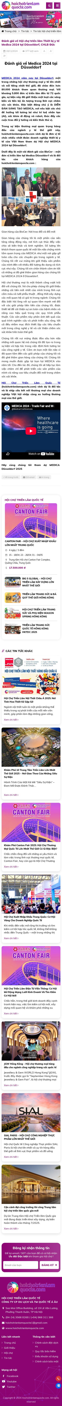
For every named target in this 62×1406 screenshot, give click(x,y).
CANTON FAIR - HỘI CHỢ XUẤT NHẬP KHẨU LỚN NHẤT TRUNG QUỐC (30, 543)
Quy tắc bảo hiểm (45, 1351)
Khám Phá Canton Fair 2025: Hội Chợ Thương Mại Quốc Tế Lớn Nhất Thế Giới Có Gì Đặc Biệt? (30, 847)
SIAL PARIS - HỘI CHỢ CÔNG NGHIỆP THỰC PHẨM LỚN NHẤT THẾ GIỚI (29, 1137)
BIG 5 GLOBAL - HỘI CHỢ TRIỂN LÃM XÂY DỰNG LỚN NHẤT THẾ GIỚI (38, 582)
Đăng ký (48, 1265)
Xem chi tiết (10, 719)
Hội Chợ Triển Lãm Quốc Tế (31, 382)
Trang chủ (10, 31)
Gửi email (29, 477)
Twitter (10, 1386)
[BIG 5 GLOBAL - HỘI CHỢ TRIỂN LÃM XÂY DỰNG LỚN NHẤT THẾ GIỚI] (13, 582)
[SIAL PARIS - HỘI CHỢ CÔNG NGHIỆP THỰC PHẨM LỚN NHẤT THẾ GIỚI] (31, 1112)
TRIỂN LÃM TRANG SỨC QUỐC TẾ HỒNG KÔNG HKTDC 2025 (36, 629)
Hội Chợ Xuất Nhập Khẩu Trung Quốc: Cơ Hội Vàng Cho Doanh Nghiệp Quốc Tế (29, 918)
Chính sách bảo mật (47, 1361)
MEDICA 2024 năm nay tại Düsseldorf (27, 78)
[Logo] (21, 5)
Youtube (11, 1381)
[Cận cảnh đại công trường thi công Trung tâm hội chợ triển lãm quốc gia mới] (31, 1184)
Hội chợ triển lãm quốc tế (24, 499)
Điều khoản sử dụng (46, 1356)
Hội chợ (8, 1352)
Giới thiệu (9, 1347)
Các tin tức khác (19, 651)
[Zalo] (58, 1386)
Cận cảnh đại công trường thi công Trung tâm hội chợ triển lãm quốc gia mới (30, 1209)
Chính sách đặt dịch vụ (46, 1344)
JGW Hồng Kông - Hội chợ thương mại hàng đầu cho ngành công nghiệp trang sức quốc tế (30, 1065)
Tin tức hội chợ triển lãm (47, 31)
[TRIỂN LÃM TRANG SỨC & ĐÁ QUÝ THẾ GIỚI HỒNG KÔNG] (13, 597)
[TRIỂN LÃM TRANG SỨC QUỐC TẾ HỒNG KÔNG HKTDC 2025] (13, 628)
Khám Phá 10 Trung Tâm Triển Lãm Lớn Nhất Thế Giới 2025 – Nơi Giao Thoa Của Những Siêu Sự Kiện (30, 773)
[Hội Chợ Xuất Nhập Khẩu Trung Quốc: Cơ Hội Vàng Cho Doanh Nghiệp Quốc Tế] (31, 894)
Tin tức (25, 31)
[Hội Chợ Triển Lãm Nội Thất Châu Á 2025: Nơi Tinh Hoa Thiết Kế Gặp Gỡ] (31, 675)
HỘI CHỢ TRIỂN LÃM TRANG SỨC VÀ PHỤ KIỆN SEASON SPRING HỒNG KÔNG (38, 613)
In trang (45, 477)
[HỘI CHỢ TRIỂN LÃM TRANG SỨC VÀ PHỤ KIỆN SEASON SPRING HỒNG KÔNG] (13, 613)
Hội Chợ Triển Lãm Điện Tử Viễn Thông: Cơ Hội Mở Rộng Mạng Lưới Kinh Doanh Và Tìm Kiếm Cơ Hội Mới (30, 992)
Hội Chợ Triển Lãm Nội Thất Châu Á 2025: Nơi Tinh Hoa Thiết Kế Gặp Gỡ (30, 700)
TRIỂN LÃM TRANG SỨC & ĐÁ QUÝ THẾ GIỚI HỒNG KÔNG (39, 596)
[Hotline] (58, 1378)
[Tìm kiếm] (49, 5)
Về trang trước (11, 477)
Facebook (12, 1376)
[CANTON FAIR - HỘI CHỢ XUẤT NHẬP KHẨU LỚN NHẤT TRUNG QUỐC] (31, 520)
